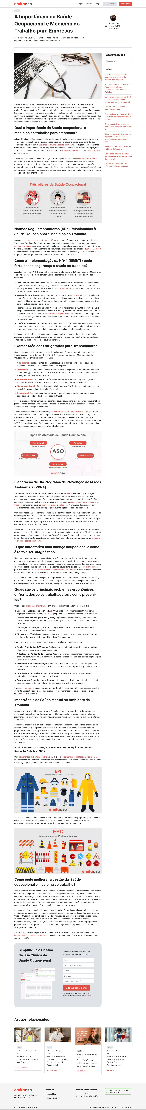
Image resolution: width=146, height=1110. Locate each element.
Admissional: (23, 363)
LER (50, 611)
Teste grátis (125, 4)
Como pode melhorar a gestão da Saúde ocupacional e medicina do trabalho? (118, 156)
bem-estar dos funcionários (84, 158)
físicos (53, 505)
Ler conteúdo (22, 1067)
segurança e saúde (22, 246)
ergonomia (29, 688)
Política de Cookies (113, 1107)
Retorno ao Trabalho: (27, 379)
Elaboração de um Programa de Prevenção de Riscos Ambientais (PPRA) (118, 116)
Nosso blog (51, 1094)
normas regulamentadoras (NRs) (40, 240)
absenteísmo (93, 150)
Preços (80, 4)
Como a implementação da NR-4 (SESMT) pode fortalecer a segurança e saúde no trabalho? (118, 99)
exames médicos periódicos (57, 313)
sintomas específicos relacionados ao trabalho (55, 570)
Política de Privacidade (96, 1107)
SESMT (89, 249)
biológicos (63, 505)
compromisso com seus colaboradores (31, 935)
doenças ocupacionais (71, 150)
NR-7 (98, 249)
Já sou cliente (110, 4)
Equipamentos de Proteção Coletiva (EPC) (79, 757)
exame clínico (92, 567)
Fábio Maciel (113, 23)
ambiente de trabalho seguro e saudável (56, 145)
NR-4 (85, 246)
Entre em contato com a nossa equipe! (119, 1091)
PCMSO (82, 252)
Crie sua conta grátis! (76, 988)
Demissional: (23, 393)
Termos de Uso (127, 1107)
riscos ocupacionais (65, 288)
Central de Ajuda (53, 1098)
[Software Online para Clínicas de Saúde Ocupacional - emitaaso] (23, 3)
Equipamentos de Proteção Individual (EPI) (36, 757)
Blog (97, 4)
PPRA (73, 254)
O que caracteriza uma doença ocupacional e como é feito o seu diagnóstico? (118, 126)
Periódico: (22, 370)
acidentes (74, 295)
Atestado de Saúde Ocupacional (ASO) (69, 412)
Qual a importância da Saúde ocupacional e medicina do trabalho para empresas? (116, 77)
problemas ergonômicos (36, 606)
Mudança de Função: (27, 386)
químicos (46, 505)
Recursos (89, 4)
